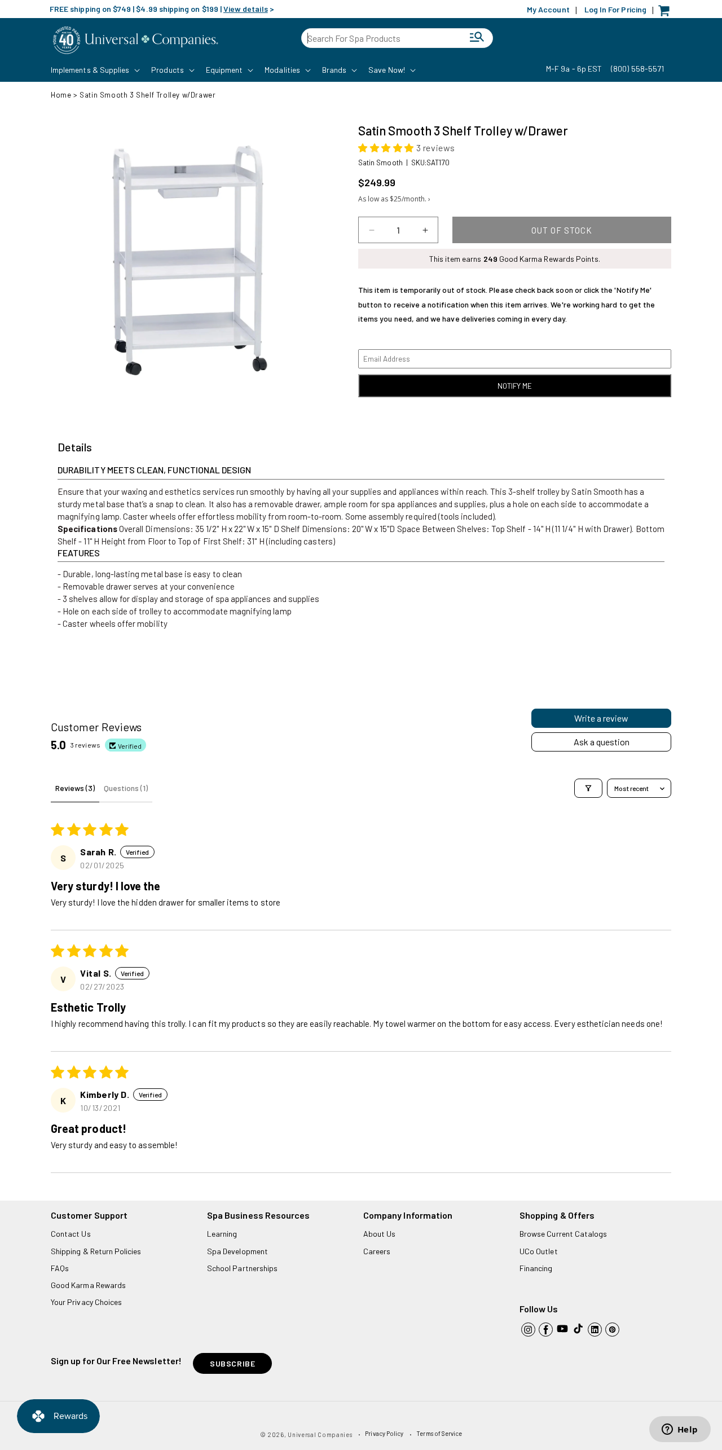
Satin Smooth (380, 162)
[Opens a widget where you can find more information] (680, 1430)
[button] (94, 70)
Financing (536, 1268)
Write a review (601, 718)
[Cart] (666, 13)
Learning (222, 1233)
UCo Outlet (539, 1251)
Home (61, 94)
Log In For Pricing (615, 9)
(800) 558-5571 (637, 68)
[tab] (75, 447)
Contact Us (71, 1233)
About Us (379, 1233)
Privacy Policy (384, 1433)
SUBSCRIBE (232, 1363)
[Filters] (588, 788)
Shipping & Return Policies (96, 1251)
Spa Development (237, 1251)
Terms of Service (439, 1433)
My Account (548, 9)
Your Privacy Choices (86, 1302)
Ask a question (601, 741)
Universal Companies (320, 1434)
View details (245, 9)
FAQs (60, 1268)
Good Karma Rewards (88, 1285)
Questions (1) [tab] (126, 788)
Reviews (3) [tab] (75, 788)
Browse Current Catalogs (563, 1233)
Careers (376, 1251)
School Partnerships (242, 1268)
